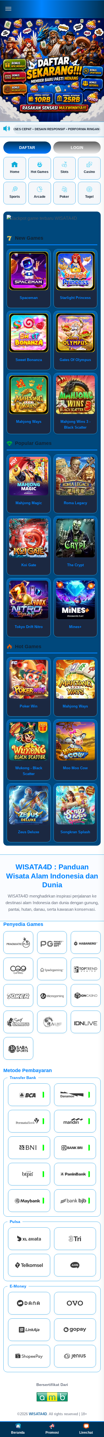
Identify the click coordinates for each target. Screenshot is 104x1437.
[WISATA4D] (52, 9)
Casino (89, 172)
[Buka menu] (8, 9)
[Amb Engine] (52, 1398)
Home (14, 172)
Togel (89, 197)
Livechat (86, 1433)
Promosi (52, 1433)
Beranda (18, 1433)
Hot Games (40, 172)
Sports (14, 197)
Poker (64, 197)
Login (77, 147)
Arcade (39, 197)
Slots (64, 172)
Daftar (27, 147)
